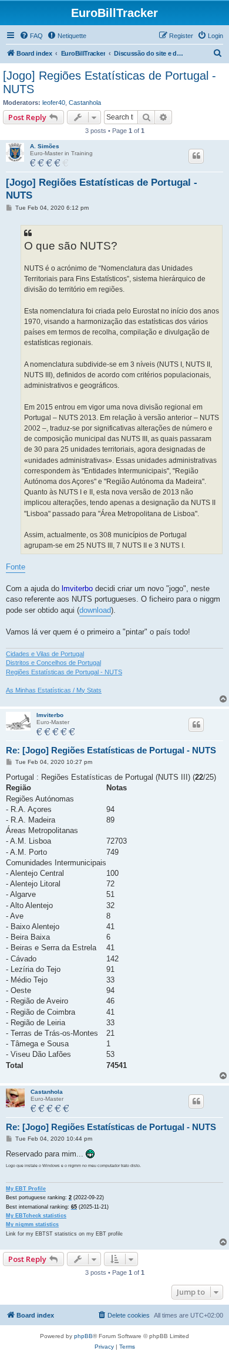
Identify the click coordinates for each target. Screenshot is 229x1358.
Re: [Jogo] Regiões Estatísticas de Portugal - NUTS (111, 750)
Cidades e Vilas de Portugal (45, 653)
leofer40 (53, 102)
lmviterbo (49, 715)
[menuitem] (31, 36)
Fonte (15, 566)
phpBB (83, 1336)
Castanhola (85, 102)
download (95, 610)
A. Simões (44, 146)
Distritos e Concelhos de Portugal (53, 662)
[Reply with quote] (196, 156)
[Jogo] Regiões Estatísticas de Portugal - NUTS (109, 82)
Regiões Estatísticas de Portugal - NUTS (64, 671)
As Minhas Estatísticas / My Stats (54, 690)
